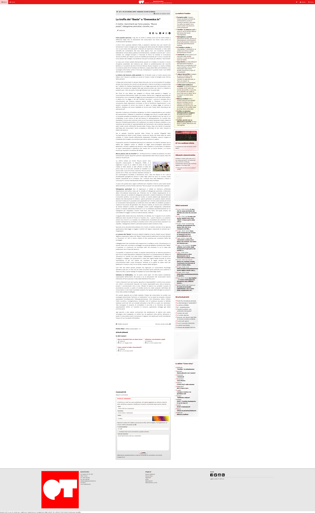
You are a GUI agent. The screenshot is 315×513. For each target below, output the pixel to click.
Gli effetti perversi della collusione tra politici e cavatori (186, 114)
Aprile (183, 406)
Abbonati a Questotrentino (185, 155)
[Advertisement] (143, 371)
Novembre (181, 379)
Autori (147, 479)
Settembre (182, 387)
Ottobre (185, 383)
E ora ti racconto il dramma (185, 323)
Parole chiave (149, 476)
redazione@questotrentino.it (88, 481)
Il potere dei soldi (182, 313)
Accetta (78, 512)
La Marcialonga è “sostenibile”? (187, 303)
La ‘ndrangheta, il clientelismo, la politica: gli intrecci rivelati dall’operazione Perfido (186, 50)
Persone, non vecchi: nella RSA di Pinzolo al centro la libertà (186, 318)
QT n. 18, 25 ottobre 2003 (127, 11)
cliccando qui (130, 424)
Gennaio (186, 372)
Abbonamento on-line (151, 482)
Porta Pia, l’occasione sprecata (186, 301)
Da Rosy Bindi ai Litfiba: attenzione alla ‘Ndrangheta (186, 122)
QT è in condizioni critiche (184, 143)
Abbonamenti (148, 481)
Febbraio (185, 368)
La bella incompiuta (183, 325)
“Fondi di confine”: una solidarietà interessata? (184, 310)
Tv (140, 328)
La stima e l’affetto (183, 305)
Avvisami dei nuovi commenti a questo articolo (134, 431)
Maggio (186, 401)
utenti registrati (149, 402)
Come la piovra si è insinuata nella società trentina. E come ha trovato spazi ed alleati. (186, 57)
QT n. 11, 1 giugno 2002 (126, 343)
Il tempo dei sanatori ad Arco (186, 327)
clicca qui (72, 512)
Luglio (184, 392)
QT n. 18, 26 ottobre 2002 (154, 343)
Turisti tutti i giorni (183, 321)
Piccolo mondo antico (162, 324)
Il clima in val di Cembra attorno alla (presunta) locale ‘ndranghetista (186, 32)
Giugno (183, 396)
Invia (143, 452)
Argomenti (148, 477)
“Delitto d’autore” (122, 324)
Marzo (186, 409)
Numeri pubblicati (150, 474)
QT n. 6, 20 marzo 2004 (126, 350)
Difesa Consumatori (132, 328)
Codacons (122, 30)
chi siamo (83, 482)
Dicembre (180, 376)
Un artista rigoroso (183, 315)
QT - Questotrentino (183, 307)
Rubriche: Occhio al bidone (146, 11)
